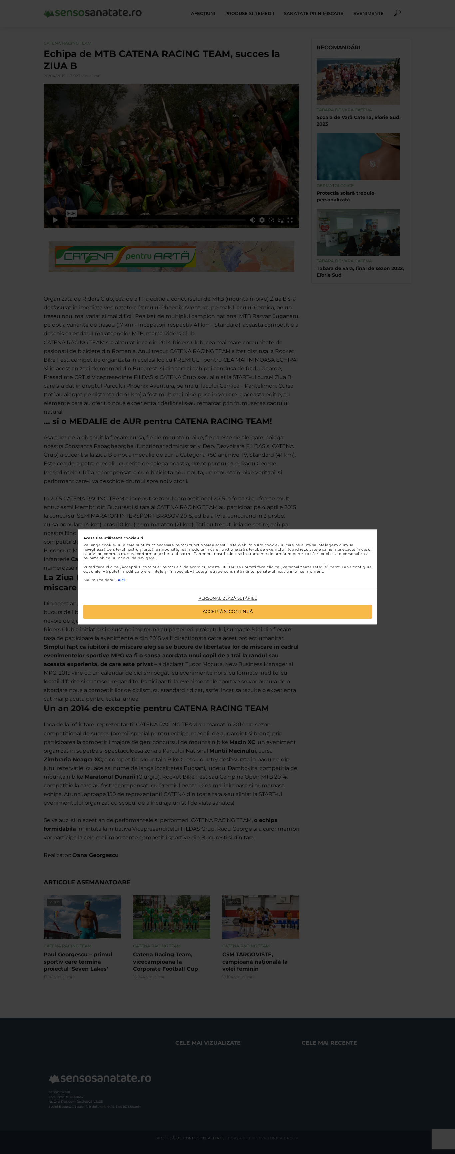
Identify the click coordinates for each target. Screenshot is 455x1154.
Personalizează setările (227, 598)
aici (121, 580)
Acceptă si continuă (228, 611)
